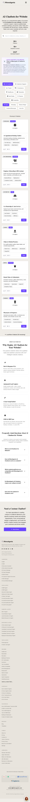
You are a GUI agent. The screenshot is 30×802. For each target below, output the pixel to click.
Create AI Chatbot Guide (7, 716)
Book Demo (16, 529)
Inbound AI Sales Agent (7, 592)
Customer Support (21, 84)
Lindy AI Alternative (6, 763)
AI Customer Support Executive (8, 576)
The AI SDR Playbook (6, 710)
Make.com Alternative (6, 756)
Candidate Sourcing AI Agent (8, 631)
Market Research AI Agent (7, 618)
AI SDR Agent (4, 589)
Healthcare (11, 92)
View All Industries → (7, 681)
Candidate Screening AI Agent (8, 629)
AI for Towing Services (7, 695)
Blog (3, 723)
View (24, 149)
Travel (9, 88)
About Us (4, 733)
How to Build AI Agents (7, 688)
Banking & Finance (6, 658)
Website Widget (22, 104)
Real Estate (11, 96)
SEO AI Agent (4, 611)
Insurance (4, 662)
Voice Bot (21, 108)
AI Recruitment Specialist (7, 568)
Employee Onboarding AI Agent (8, 635)
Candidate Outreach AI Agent (8, 633)
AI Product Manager (6, 570)
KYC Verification (5, 660)
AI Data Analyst (5, 574)
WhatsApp (13, 104)
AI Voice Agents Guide (6, 690)
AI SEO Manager (5, 578)
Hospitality (16, 100)
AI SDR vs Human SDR (6, 708)
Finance (21, 96)
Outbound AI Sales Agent (7, 594)
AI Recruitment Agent (6, 625)
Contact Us (4, 737)
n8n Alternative (5, 759)
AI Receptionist (5, 642)
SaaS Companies (5, 677)
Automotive (4, 674)
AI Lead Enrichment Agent (7, 600)
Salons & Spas (5, 672)
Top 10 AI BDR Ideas (6, 712)
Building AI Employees (6, 714)
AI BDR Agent (4, 587)
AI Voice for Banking (6, 693)
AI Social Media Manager (7, 580)
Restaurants (4, 670)
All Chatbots (8, 84)
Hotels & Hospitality (6, 666)
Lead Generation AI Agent (7, 615)
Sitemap (3, 745)
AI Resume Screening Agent (8, 627)
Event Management (6, 668)
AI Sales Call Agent (6, 596)
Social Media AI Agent (6, 613)
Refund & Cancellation (7, 743)
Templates (4, 726)
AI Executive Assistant (6, 566)
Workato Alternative (6, 752)
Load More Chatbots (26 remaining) (15, 334)
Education (21, 92)
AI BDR (3, 561)
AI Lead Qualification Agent (8, 602)
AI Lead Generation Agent (7, 598)
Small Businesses (5, 679)
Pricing (3, 735)
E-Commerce (20, 88)
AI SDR (3, 563)
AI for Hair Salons (5, 697)
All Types (6, 104)
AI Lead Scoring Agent (6, 604)
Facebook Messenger (11, 108)
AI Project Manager (6, 572)
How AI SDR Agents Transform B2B (9, 706)
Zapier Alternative (5, 754)
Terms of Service (5, 739)
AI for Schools (5, 699)
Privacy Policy (5, 741)
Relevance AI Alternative (7, 761)
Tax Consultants (5, 664)
